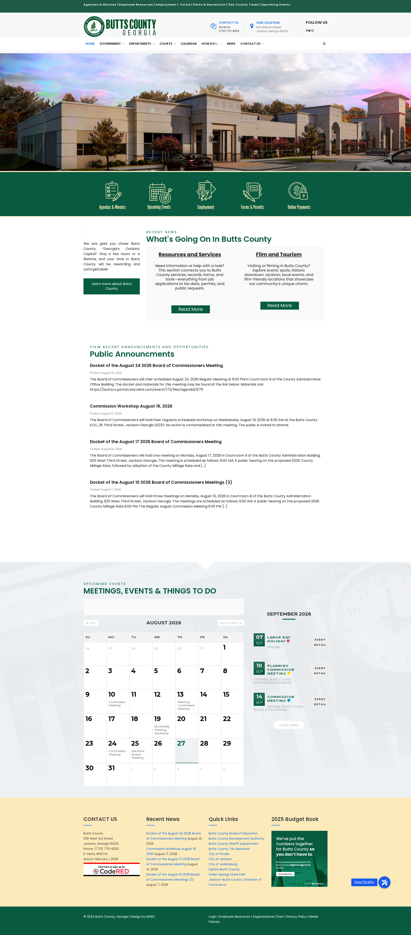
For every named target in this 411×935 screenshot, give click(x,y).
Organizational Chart (268, 916)
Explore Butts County (224, 869)
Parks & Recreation (209, 5)
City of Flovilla (219, 854)
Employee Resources (136, 5)
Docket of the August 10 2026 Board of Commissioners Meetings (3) (161, 482)
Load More (289, 725)
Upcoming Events (275, 5)
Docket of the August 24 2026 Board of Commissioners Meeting (156, 365)
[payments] (299, 194)
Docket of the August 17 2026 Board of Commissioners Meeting (156, 442)
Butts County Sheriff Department (234, 844)
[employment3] (206, 194)
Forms (185, 5)
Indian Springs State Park (227, 874)
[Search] (324, 43)
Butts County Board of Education (233, 833)
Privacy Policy (296, 916)
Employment (166, 5)
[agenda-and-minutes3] (112, 194)
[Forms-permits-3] (252, 194)
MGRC (150, 916)
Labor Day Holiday (279, 639)
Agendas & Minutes (99, 5)
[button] (384, 882)
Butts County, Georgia (111, 916)
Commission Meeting (281, 699)
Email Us (224, 27)
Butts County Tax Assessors (229, 849)
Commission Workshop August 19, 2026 (131, 406)
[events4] (159, 194)
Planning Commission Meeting (281, 669)
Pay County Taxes (243, 5)
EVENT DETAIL (320, 642)
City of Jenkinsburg (223, 864)
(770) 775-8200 (229, 31)
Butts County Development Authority (236, 838)
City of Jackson (220, 859)
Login (212, 916)
